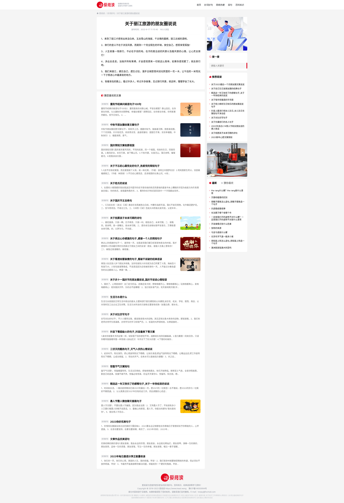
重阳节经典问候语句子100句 (125, 104)
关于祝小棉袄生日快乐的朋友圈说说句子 (227, 105)
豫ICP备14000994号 (198, 488)
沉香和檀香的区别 (219, 197)
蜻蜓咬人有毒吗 (139, 495)
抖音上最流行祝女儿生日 (189, 495)
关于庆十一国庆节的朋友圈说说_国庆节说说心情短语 (138, 279)
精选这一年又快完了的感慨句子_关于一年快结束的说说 (139, 383)
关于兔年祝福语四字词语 (222, 99)
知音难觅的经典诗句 (188, 498)
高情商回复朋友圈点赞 (109, 495)
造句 (230, 4)
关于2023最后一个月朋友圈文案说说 (227, 84)
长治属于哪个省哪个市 (221, 212)
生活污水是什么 (118, 297)
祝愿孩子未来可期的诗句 (155, 498)
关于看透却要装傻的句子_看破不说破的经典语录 (136, 259)
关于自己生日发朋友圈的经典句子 (226, 88)
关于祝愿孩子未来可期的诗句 (126, 218)
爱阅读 (102, 13)
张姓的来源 (216, 228)
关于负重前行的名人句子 (222, 122)
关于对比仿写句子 (120, 314)
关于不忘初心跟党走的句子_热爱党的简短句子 (135, 165)
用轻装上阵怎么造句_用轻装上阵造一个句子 (227, 242)
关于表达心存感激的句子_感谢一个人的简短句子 (136, 238)
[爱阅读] (105, 5)
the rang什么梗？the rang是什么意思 (227, 191)
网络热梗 (220, 4)
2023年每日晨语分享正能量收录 (127, 456)
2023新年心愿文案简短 (221, 137)
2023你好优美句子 (120, 421)
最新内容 (202, 495)
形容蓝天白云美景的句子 (171, 495)
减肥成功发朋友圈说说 (154, 495)
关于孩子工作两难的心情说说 (216, 495)
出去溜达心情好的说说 (204, 498)
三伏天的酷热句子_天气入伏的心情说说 (131, 349)
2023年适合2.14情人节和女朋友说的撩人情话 (227, 127)
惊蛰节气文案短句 (120, 366)
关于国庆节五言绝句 (121, 200)
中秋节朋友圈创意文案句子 (124, 124)
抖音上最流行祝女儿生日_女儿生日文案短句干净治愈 (227, 112)
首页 (199, 4)
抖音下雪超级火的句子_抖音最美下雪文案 (132, 331)
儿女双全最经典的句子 (235, 495)
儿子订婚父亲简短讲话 (173, 498)
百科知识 (239, 4)
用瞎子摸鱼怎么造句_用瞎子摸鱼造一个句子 (227, 203)
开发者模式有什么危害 (221, 224)
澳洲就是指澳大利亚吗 (221, 247)
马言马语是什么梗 (219, 232)
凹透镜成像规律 (218, 208)
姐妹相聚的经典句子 (138, 498)
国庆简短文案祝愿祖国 (122, 145)
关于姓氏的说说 (118, 183)
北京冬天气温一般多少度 (222, 236)
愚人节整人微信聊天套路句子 (126, 401)
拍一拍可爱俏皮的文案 (125, 495)
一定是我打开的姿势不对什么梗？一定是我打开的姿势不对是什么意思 (227, 218)
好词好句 (208, 4)
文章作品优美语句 (120, 439)
